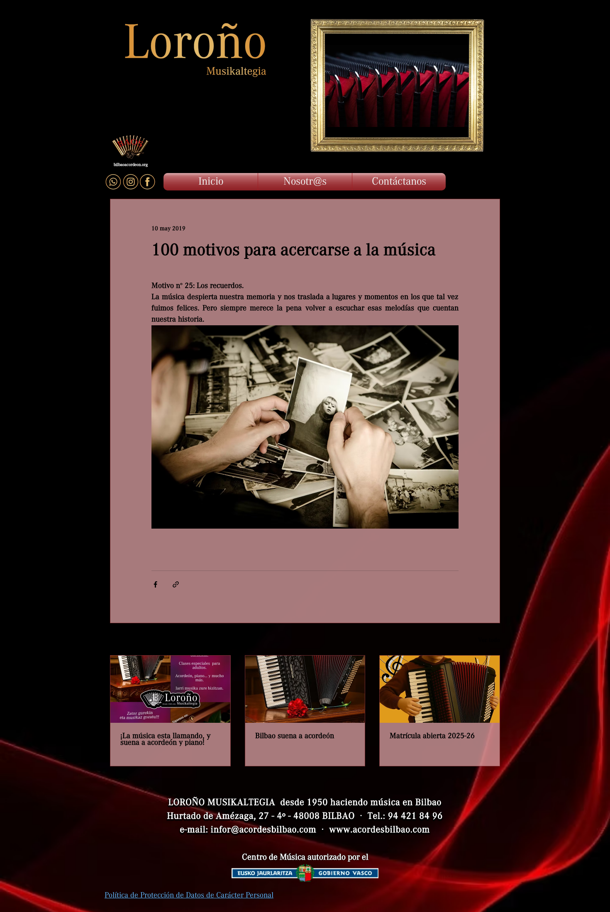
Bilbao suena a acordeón (294, 736)
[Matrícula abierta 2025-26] (440, 689)
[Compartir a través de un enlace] (176, 584)
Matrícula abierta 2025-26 (432, 736)
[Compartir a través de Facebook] (155, 584)
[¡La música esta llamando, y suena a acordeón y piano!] (170, 689)
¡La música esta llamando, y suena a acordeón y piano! (165, 739)
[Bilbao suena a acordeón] (305, 689)
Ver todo (489, 640)
